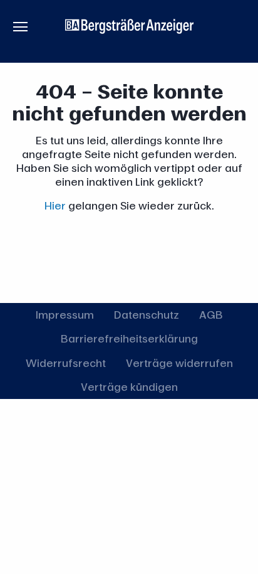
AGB (211, 314)
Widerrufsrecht (66, 363)
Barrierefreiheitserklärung (129, 338)
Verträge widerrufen (179, 363)
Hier (55, 205)
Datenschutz (146, 314)
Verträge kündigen (129, 387)
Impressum (65, 314)
